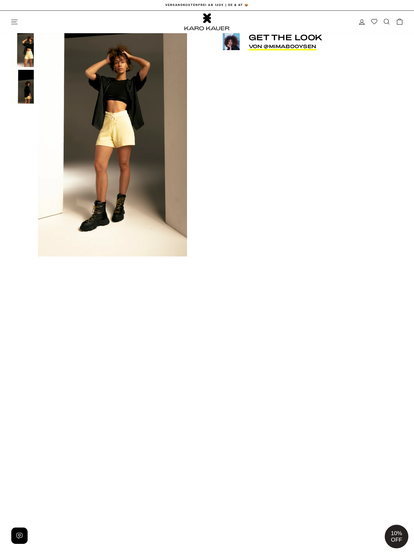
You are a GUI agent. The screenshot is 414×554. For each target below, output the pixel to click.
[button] (396, 536)
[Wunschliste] (374, 21)
